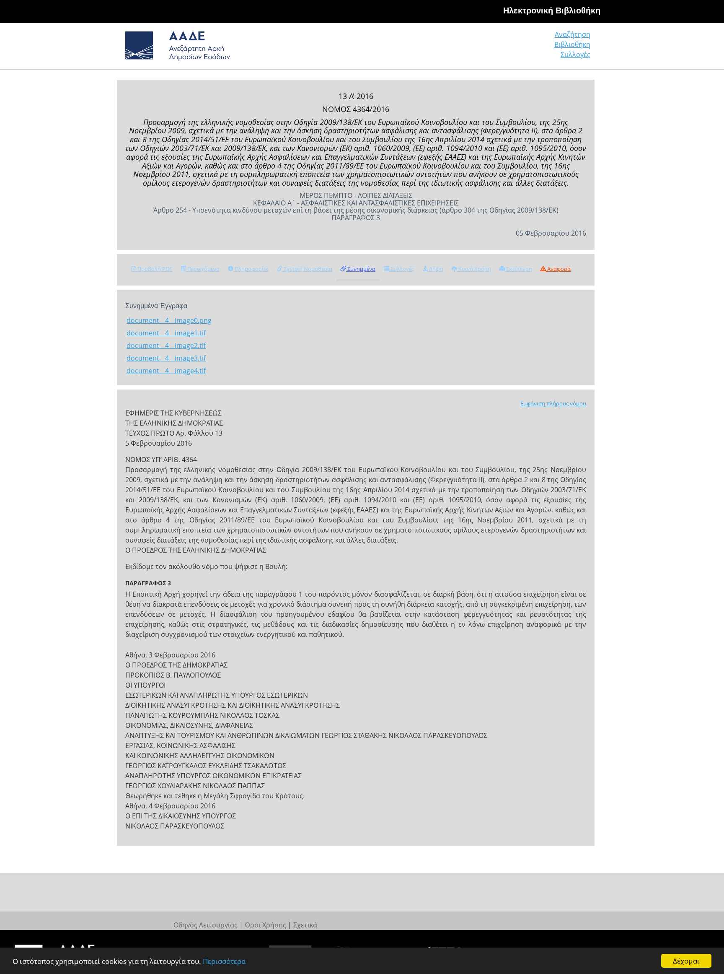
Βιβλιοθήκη (572, 44)
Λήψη (435, 269)
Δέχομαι (686, 961)
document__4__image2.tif (166, 345)
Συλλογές (575, 54)
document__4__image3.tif (166, 358)
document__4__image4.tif (166, 370)
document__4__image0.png (169, 320)
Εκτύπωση (518, 269)
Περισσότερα (224, 961)
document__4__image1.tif (166, 333)
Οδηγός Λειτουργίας (205, 925)
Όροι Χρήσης (265, 925)
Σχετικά (305, 925)
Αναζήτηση (572, 34)
